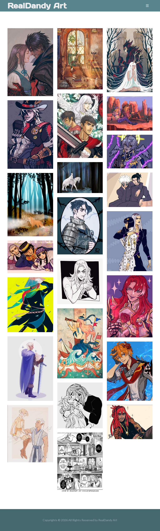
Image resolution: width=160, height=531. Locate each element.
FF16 (30, 56)
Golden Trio (30, 250)
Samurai (30, 298)
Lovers (80, 399)
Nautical (80, 337)
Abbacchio (79, 275)
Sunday (130, 145)
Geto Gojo (129, 183)
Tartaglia (130, 365)
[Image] (25, 67)
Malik (129, 416)
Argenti (130, 300)
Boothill (30, 128)
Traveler (30, 362)
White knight (80, 171)
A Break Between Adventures (80, 52)
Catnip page (80, 456)
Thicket (130, 54)
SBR (130, 107)
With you (30, 427)
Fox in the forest (30, 198)
